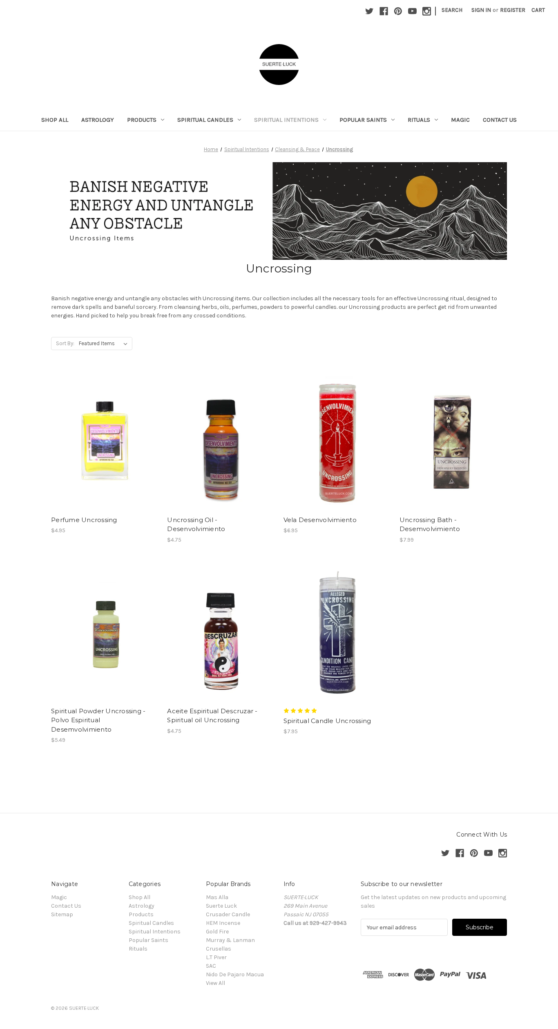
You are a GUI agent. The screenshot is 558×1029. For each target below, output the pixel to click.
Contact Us (500, 119)
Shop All (54, 119)
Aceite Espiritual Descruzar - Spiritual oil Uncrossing (212, 715)
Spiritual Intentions (286, 119)
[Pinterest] (398, 11)
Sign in (481, 10)
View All (215, 983)
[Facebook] (383, 11)
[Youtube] (412, 11)
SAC (211, 965)
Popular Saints (363, 119)
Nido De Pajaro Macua (235, 974)
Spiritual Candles (205, 119)
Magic (460, 119)
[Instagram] (426, 11)
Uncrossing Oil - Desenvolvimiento (196, 524)
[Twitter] (369, 11)
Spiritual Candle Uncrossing (327, 721)
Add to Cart (104, 455)
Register (512, 10)
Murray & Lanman (230, 940)
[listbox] (105, 343)
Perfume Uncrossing (84, 520)
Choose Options (337, 455)
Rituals (419, 119)
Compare (102, 440)
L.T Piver (216, 957)
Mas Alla (217, 897)
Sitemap (62, 914)
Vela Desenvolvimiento (320, 520)
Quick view (103, 426)
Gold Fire (217, 931)
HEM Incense (223, 923)
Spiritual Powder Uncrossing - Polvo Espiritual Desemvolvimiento (98, 720)
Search (452, 10)
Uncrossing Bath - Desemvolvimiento (430, 524)
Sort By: (65, 343)
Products (141, 119)
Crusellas (218, 948)
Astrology (97, 119)
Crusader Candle (228, 914)
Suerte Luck (221, 905)
